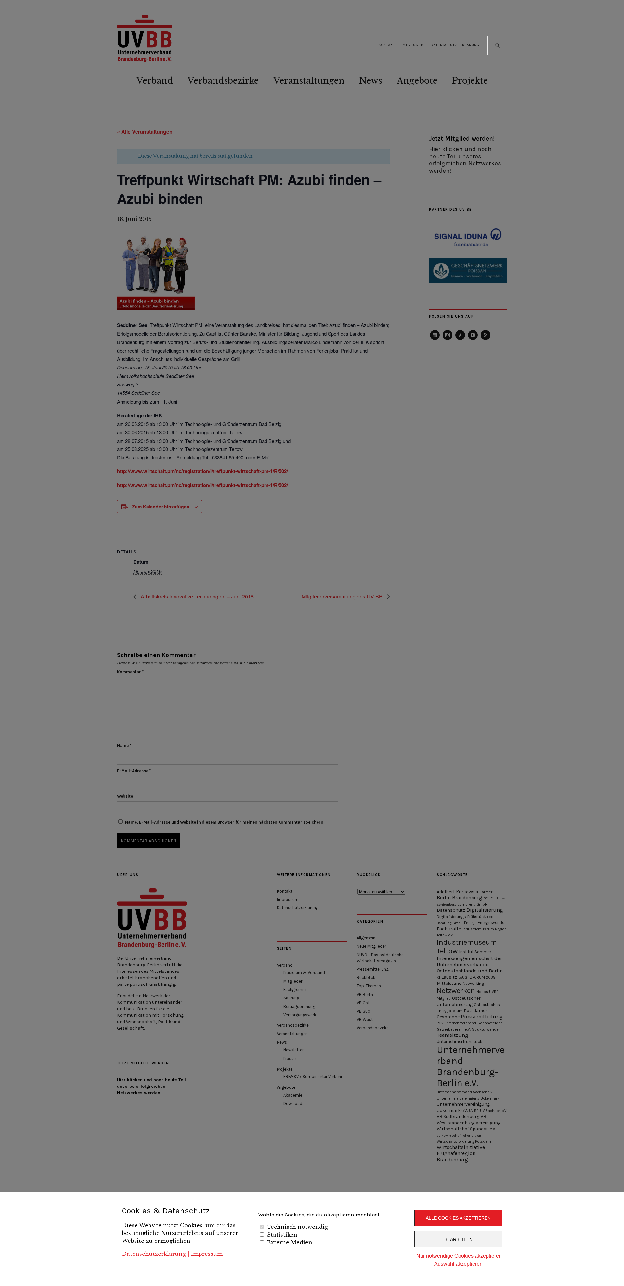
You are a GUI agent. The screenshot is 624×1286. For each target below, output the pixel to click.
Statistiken (282, 1234)
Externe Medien (289, 1242)
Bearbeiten (458, 1239)
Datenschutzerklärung (154, 1254)
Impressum (207, 1254)
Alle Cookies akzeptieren (458, 1218)
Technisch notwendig (297, 1227)
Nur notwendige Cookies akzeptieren (459, 1256)
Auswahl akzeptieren (458, 1264)
